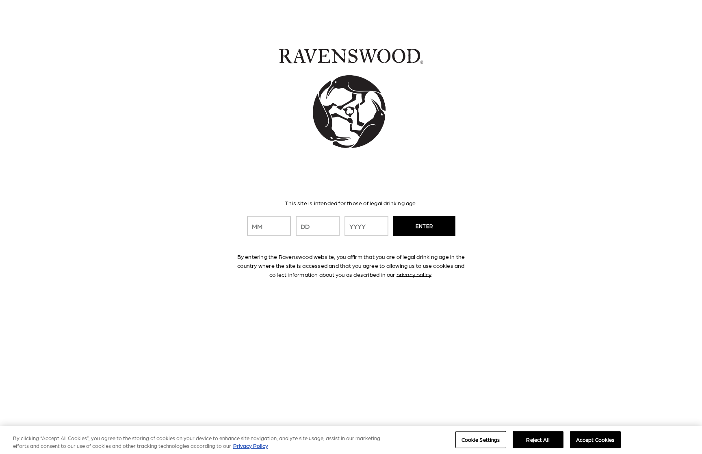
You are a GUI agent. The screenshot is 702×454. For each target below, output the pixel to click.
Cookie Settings (481, 440)
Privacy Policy (250, 446)
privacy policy (413, 274)
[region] (351, 440)
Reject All (537, 440)
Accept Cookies (595, 440)
